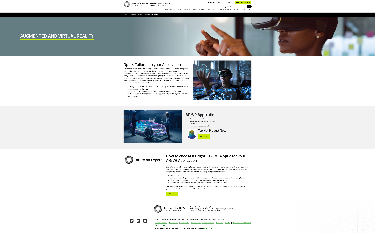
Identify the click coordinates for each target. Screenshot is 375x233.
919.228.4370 (214, 2)
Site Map (227, 223)
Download (204, 136)
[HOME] (169, 209)
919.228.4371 (215, 211)
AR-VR (194, 9)
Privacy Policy (173, 223)
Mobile (201, 9)
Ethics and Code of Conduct (242, 223)
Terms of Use (184, 223)
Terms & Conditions (161, 223)
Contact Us (172, 193)
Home (165, 9)
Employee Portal (160, 225)
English (228, 2)
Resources (219, 223)
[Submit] (249, 6)
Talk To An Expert (243, 2)
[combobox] (228, 2)
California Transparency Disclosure (202, 223)
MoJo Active (207, 228)
